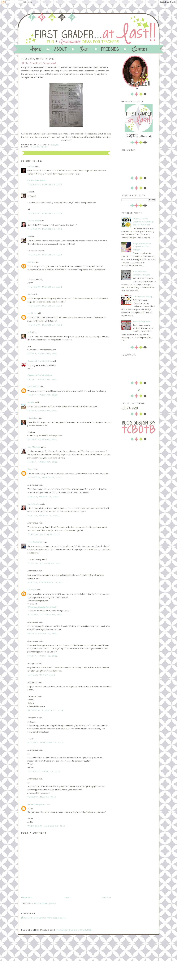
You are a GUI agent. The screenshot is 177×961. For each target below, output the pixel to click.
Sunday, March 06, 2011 (43, 496)
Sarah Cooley (33, 220)
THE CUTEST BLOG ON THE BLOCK (73, 929)
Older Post (106, 897)
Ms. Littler (32, 313)
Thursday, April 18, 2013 (43, 771)
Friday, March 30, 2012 (42, 633)
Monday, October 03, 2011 (45, 614)
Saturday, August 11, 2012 (45, 710)
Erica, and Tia (33, 386)
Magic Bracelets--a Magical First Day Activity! (142, 246)
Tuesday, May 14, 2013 (41, 796)
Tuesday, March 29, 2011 (43, 534)
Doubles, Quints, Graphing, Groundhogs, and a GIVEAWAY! (143, 221)
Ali (28, 191)
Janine (30, 261)
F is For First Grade (36, 180)
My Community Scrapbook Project (141, 273)
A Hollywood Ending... (143, 296)
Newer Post (26, 897)
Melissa (30, 166)
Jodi (29, 332)
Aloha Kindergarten (36, 804)
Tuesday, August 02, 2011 (44, 563)
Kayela (30, 469)
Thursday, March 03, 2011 (44, 184)
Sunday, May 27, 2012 (41, 674)
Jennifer (31, 402)
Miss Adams (32, 418)
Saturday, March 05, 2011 (44, 477)
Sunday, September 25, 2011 (46, 582)
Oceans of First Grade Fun (39, 360)
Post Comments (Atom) (45, 903)
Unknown (31, 589)
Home (66, 897)
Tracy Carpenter (34, 541)
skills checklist (39, 147)
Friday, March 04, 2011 (42, 353)
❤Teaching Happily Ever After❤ (42, 607)
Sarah (30, 294)
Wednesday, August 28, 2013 (46, 825)
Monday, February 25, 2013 (45, 742)
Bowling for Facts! (141, 321)
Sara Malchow (34, 446)
